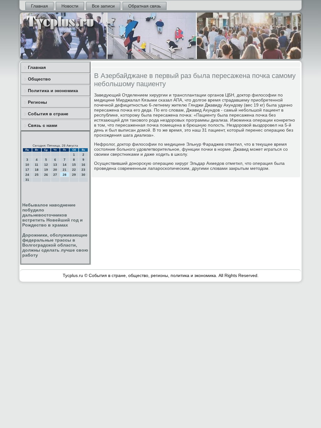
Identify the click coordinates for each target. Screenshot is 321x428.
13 (55, 164)
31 (27, 179)
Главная (39, 5)
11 (36, 164)
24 (27, 174)
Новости (69, 5)
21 (64, 169)
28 (64, 174)
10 (27, 164)
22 (74, 169)
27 (55, 174)
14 (64, 164)
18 (37, 169)
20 (55, 169)
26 (46, 174)
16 (83, 164)
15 (74, 164)
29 (74, 174)
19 (46, 169)
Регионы (37, 102)
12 (46, 164)
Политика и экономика (53, 90)
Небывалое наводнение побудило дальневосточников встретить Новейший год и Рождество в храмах (52, 214)
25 (37, 174)
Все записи (103, 5)
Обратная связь (144, 5)
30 (83, 174)
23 (83, 169)
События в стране (48, 113)
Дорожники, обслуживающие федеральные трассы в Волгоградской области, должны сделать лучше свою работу (55, 245)
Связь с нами (42, 125)
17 (27, 169)
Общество (39, 78)
